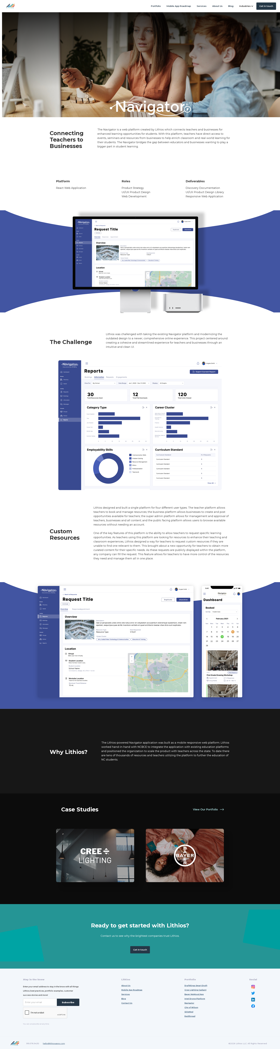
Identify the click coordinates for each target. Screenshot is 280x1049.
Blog (230, 6)
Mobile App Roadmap (179, 6)
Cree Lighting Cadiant (195, 990)
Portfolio (156, 6)
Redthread (189, 1016)
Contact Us (126, 1003)
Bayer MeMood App (194, 994)
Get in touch (266, 6)
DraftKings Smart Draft (195, 985)
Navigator (189, 1003)
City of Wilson (191, 1007)
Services (201, 6)
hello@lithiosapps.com (54, 1043)
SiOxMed (188, 1012)
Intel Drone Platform (194, 999)
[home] (10, 6)
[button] (246, 6)
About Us (217, 6)
